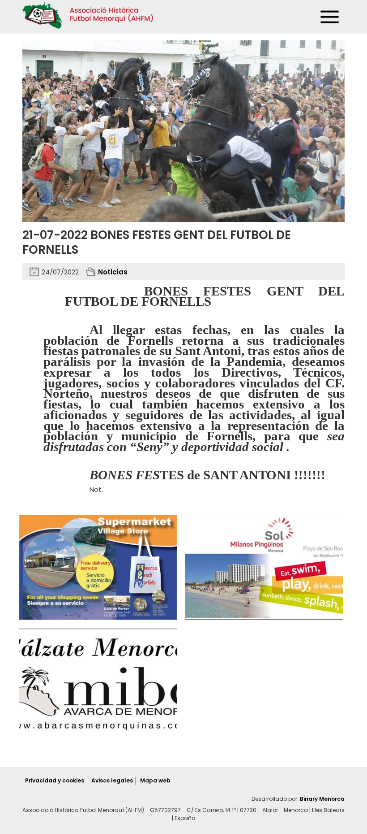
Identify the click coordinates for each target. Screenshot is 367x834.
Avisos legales (112, 780)
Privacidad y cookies (54, 780)
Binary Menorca (322, 799)
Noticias (113, 272)
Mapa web (155, 780)
